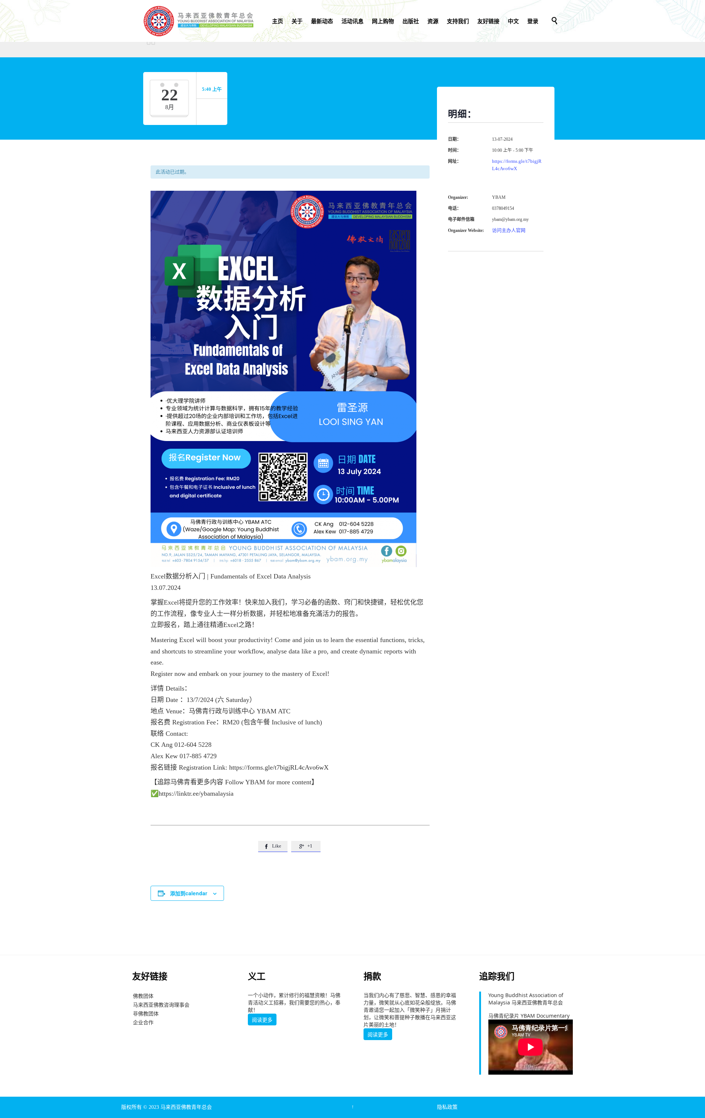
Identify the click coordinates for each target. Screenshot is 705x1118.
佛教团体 (143, 995)
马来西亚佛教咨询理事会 (161, 1004)
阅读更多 (262, 1020)
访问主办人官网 (508, 230)
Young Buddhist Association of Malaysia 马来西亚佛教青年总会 (525, 999)
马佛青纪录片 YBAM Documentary (529, 1015)
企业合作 (143, 1022)
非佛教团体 (146, 1013)
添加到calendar (188, 893)
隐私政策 (447, 1107)
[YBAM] (198, 21)
